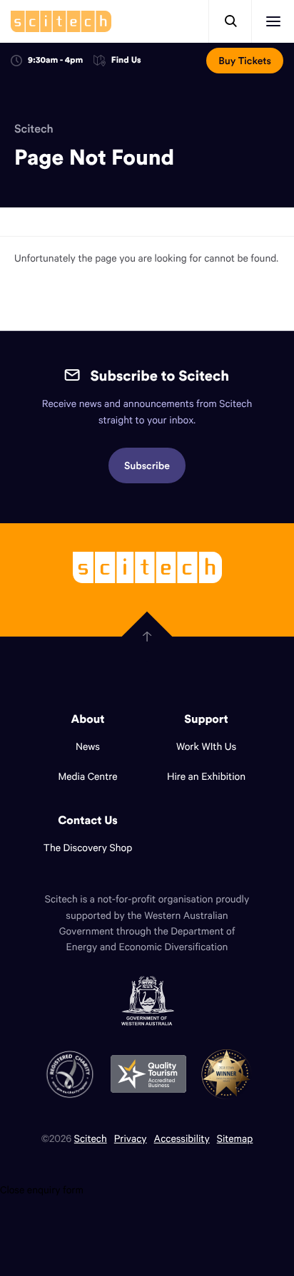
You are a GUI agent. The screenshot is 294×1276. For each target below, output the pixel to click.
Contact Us (88, 820)
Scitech (34, 129)
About (88, 719)
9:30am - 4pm (55, 60)
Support (206, 719)
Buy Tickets (244, 60)
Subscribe (147, 465)
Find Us (126, 61)
